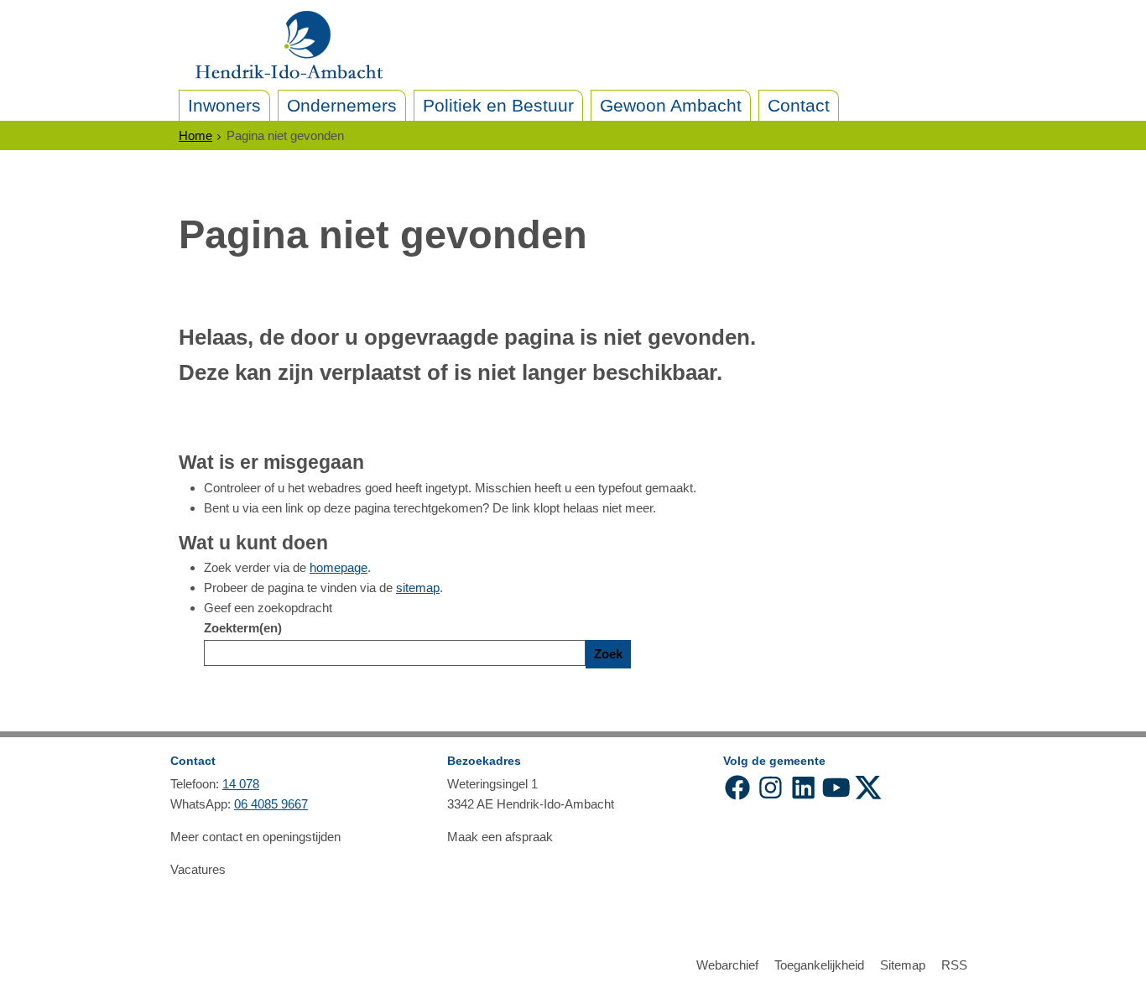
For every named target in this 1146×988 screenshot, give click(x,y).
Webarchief (727, 965)
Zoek (608, 654)
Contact (799, 105)
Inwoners (224, 105)
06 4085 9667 (271, 804)
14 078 (240, 784)
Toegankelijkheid (819, 965)
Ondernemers (342, 105)
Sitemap (902, 965)
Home (195, 135)
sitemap (418, 587)
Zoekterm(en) (243, 628)
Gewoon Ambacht (671, 105)
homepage (338, 567)
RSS (954, 965)
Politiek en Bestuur (498, 105)
